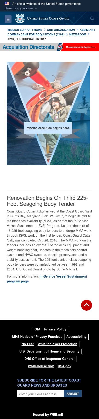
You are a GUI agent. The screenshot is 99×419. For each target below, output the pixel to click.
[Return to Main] (86, 308)
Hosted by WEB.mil (48, 414)
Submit (73, 393)
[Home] (49, 46)
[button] (21, 8)
